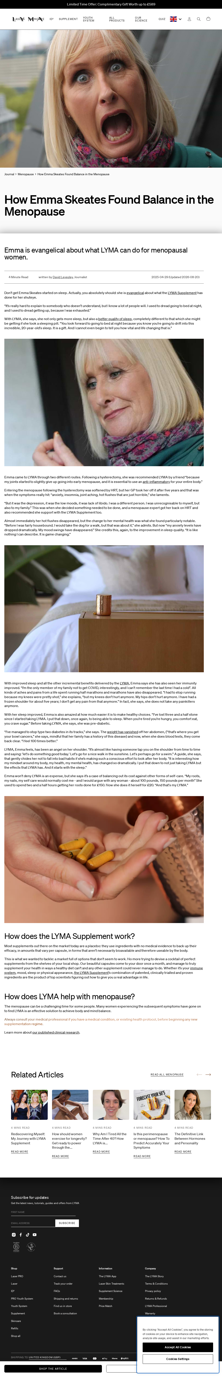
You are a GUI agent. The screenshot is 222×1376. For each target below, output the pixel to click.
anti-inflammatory (156, 481)
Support (58, 1268)
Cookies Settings (177, 1359)
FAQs (57, 1291)
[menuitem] (22, 1304)
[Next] (208, 1075)
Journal (9, 174)
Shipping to (19, 1357)
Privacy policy (153, 1291)
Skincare (16, 1321)
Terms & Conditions (156, 1283)
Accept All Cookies (178, 1347)
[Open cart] (208, 19)
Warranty (150, 1313)
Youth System (19, 1306)
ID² (13, 1291)
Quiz (162, 19)
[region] (178, 1345)
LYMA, (125, 683)
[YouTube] (34, 1234)
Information (105, 1268)
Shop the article (53, 1369)
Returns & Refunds (156, 1298)
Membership (106, 1298)
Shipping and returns (66, 1298)
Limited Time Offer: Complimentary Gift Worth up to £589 (111, 4)
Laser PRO (17, 1276)
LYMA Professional (156, 1306)
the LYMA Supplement (91, 972)
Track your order (63, 1283)
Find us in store (63, 1306)
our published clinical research (55, 1032)
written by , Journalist (63, 277)
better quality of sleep (115, 319)
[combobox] (176, 19)
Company (150, 1268)
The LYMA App (107, 1276)
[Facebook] (20, 1234)
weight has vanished (122, 732)
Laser (14, 1283)
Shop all (15, 1336)
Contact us (60, 1276)
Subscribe (67, 1223)
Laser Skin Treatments (111, 1283)
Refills (14, 1328)
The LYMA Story (154, 1276)
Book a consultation (65, 1313)
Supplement (18, 1313)
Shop (14, 1268)
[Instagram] (13, 1234)
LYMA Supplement (182, 293)
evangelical (135, 293)
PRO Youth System (22, 1298)
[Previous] (199, 1075)
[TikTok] (27, 1234)
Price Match (105, 1306)
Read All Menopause (167, 1074)
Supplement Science (110, 1291)
